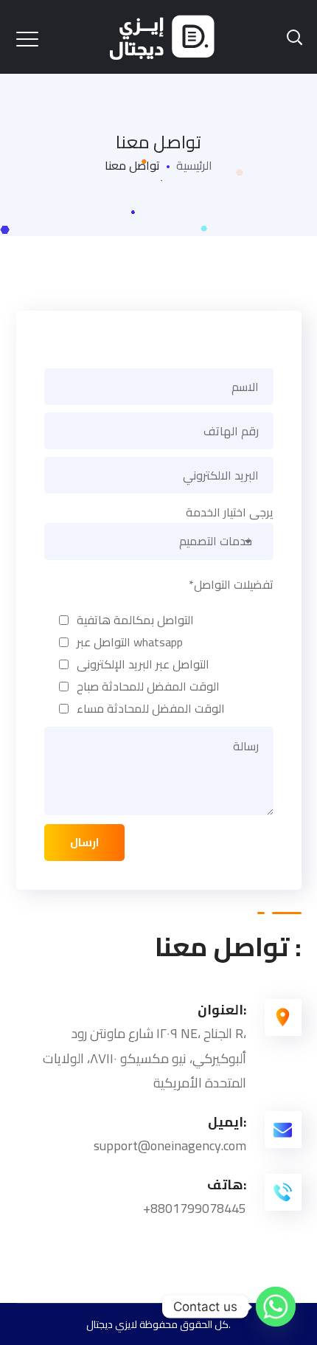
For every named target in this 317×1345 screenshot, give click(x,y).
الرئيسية (194, 165)
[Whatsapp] (276, 1307)
